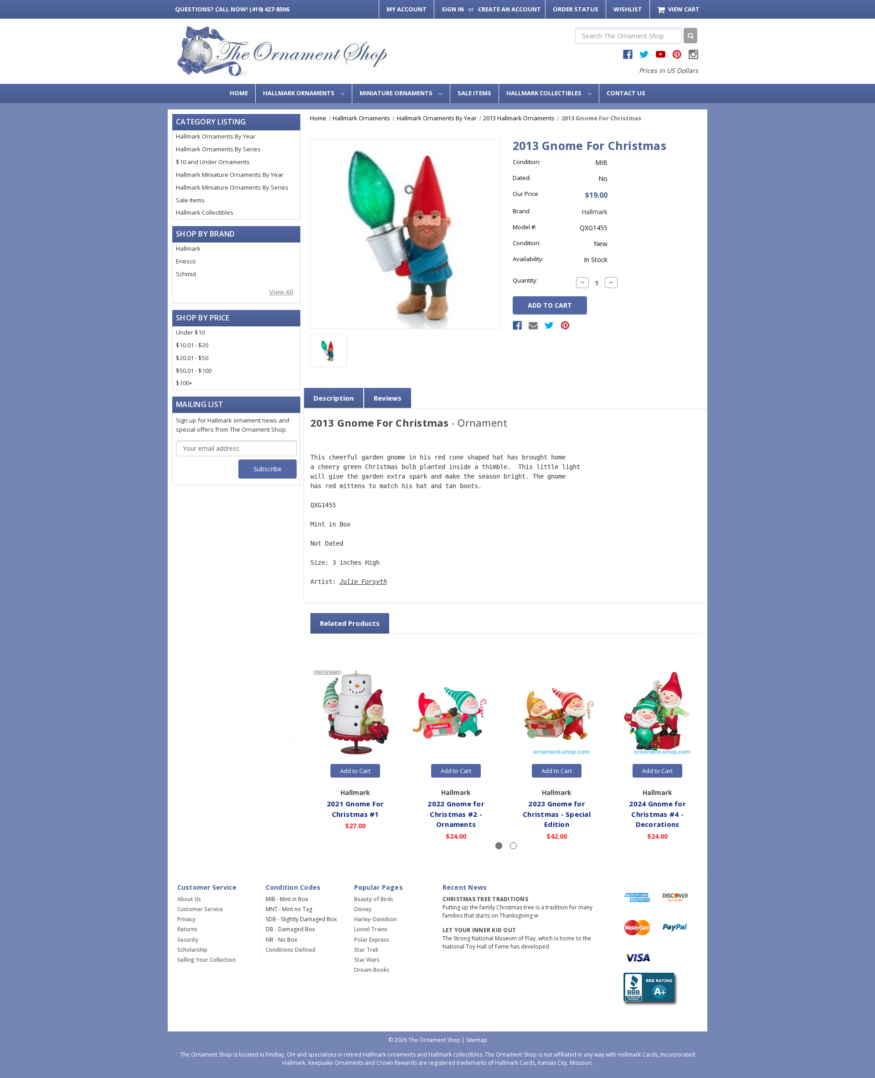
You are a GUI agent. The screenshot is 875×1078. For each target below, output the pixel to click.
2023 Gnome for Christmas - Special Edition (557, 814)
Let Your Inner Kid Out (479, 930)
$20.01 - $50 (192, 358)
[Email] (533, 325)
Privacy (186, 919)
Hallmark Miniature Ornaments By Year (229, 174)
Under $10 (190, 332)
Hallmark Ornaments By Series (218, 149)
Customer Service (200, 909)
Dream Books (372, 970)
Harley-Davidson (375, 919)
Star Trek (366, 950)
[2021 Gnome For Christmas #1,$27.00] (355, 713)
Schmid (186, 274)
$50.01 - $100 (193, 370)
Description (334, 397)
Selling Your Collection (206, 960)
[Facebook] (517, 325)
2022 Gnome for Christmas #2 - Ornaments (455, 814)
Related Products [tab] (350, 623)
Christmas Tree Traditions (485, 899)
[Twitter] (549, 325)
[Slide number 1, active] (498, 845)
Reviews (387, 397)
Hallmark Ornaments (299, 93)
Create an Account (509, 9)
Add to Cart (355, 771)
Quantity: (525, 280)
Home (239, 93)
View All (281, 292)
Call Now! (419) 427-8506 (232, 9)
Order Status (575, 9)
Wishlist (627, 9)
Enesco (186, 261)
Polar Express (371, 940)
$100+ (184, 383)
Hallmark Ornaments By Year (216, 136)
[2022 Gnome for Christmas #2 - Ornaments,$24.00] (456, 713)
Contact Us (626, 93)
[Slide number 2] (513, 845)
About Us (189, 899)
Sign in (453, 9)
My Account (406, 9)
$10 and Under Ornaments (213, 162)
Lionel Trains (370, 929)
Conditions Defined (290, 950)
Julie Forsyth (363, 581)
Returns (187, 929)
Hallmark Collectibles (544, 93)
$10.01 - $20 (192, 345)
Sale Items (474, 93)
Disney (362, 909)
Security (187, 940)
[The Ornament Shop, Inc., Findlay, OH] (648, 989)
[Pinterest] (565, 325)
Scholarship (192, 950)
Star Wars (367, 960)
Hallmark (188, 248)
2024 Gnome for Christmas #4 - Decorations (657, 814)
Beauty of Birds (373, 899)
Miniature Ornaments (397, 93)
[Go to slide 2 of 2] (292, 740)
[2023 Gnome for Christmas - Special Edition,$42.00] (557, 713)
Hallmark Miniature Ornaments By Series (232, 187)
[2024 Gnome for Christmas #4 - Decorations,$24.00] (657, 713)
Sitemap (476, 1040)
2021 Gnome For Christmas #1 (355, 809)
